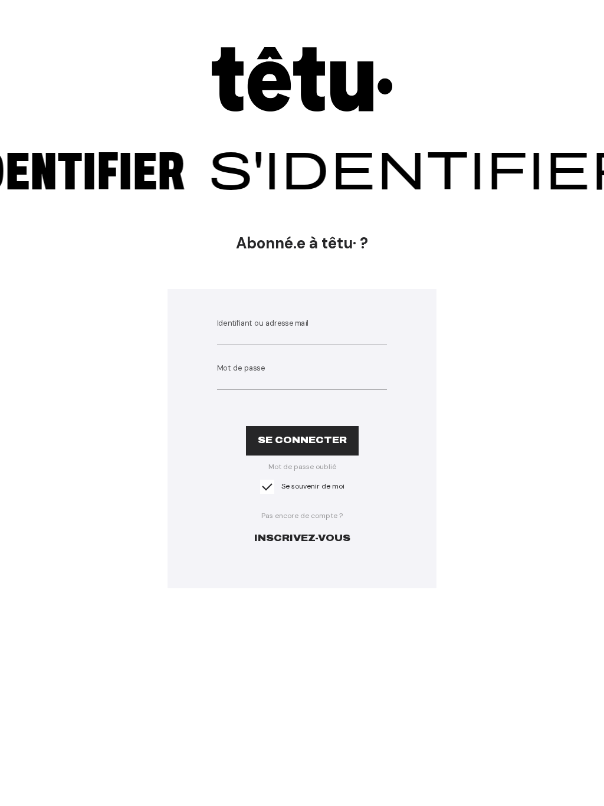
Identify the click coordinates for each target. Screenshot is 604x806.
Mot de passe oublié (302, 466)
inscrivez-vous (302, 538)
